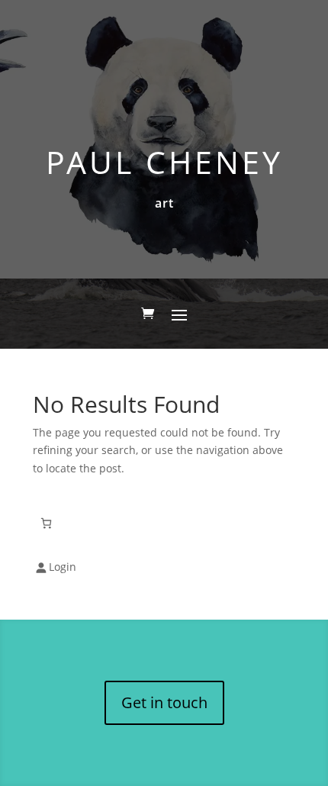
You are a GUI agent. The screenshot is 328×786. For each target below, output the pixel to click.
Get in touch (164, 702)
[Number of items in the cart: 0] (46, 523)
